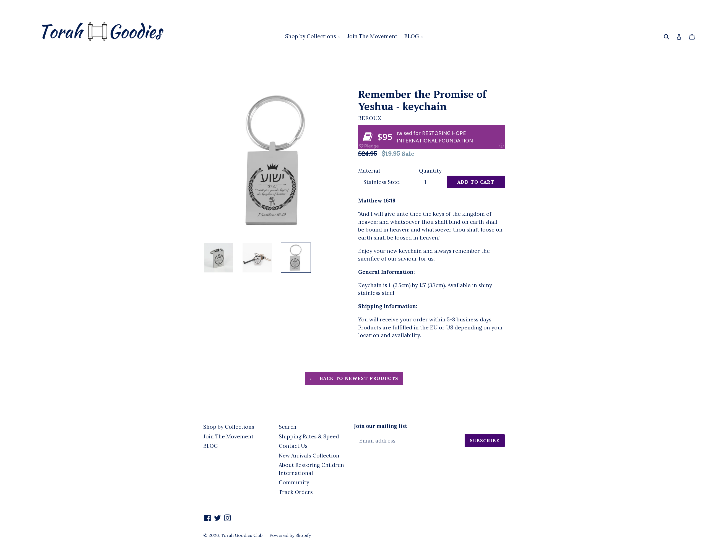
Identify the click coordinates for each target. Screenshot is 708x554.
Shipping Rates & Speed (309, 436)
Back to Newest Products (358, 378)
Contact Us (293, 446)
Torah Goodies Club (241, 535)
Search (287, 426)
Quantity (430, 170)
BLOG (412, 36)
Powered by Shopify (290, 535)
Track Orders (296, 492)
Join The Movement (372, 36)
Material (369, 170)
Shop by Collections (311, 36)
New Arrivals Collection (309, 455)
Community (294, 482)
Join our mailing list (380, 426)
